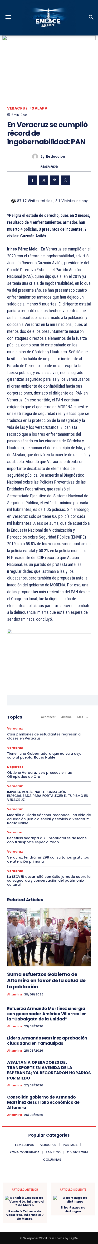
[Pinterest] (54, 180)
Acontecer (48, 717)
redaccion (55, 157)
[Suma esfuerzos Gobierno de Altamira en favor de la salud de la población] (49, 937)
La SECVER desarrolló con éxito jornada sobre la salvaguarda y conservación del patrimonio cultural (49, 880)
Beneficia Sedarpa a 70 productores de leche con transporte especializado (47, 840)
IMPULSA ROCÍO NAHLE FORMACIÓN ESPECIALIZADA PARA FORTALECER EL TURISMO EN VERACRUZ (47, 795)
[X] (43, 180)
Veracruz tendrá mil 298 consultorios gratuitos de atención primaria (48, 859)
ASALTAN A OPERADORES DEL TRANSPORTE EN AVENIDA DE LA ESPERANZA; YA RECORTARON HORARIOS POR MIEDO (49, 1070)
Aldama (66, 717)
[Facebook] (32, 180)
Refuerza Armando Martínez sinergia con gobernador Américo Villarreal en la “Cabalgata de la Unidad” (47, 1014)
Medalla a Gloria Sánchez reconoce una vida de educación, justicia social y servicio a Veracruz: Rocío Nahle (49, 819)
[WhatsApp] (65, 180)
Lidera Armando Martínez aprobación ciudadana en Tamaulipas (47, 1040)
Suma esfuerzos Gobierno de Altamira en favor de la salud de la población (46, 980)
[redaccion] (36, 157)
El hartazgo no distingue (73, 1209)
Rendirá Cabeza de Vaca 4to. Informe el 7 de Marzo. (25, 1215)
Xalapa (39, 108)
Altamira (14, 994)
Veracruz (17, 108)
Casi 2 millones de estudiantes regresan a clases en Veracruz (44, 736)
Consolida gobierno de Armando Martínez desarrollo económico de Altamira (43, 1102)
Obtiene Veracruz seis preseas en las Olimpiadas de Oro (39, 774)
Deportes (15, 766)
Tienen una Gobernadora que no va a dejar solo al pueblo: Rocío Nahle (45, 755)
